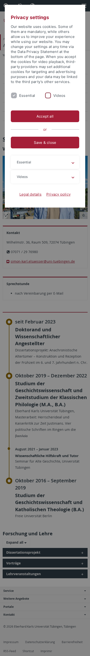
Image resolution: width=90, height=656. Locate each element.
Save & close (45, 142)
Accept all (45, 116)
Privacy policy (58, 194)
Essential (27, 95)
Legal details (30, 194)
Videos (59, 95)
